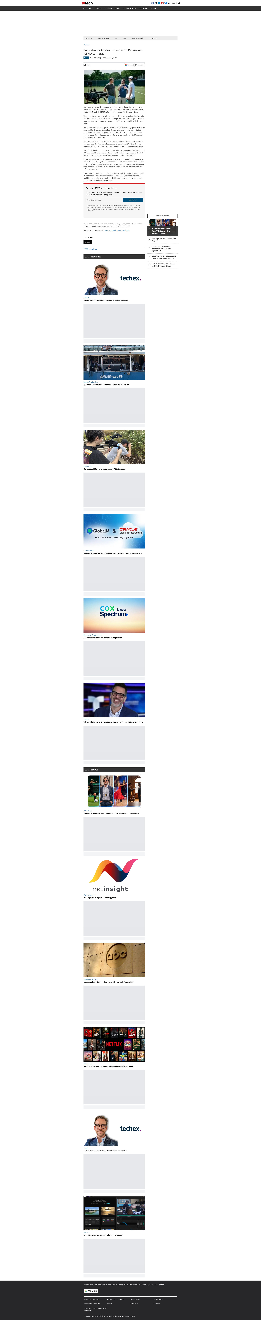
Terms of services (112, 205)
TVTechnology (96, 58)
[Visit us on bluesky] (165, 3)
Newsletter (141, 65)
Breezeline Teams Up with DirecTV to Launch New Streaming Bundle (161, 231)
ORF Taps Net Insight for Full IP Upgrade (164, 240)
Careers (110, 1304)
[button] (176, 3)
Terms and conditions (91, 1299)
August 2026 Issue (103, 38)
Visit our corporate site (156, 1284)
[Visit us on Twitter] (156, 3)
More (152, 8)
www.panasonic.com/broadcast (117, 230)
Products (108, 8)
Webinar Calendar (138, 38)
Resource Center (129, 8)
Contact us (134, 1304)
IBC (116, 38)
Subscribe (143, 8)
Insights (99, 8)
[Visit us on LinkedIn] (159, 3)
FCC (124, 38)
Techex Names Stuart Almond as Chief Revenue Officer (163, 265)
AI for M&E (153, 38)
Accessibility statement (92, 1304)
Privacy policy (135, 1299)
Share (88, 65)
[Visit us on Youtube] (162, 3)
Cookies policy (158, 1299)
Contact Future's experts (115, 1299)
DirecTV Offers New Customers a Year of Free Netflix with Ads (164, 257)
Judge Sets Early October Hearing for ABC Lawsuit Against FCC (161, 248)
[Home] (83, 8)
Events (117, 8)
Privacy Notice (94, 207)
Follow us (130, 65)
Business (86, 45)
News (90, 8)
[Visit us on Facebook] (152, 3)
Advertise (157, 1304)
